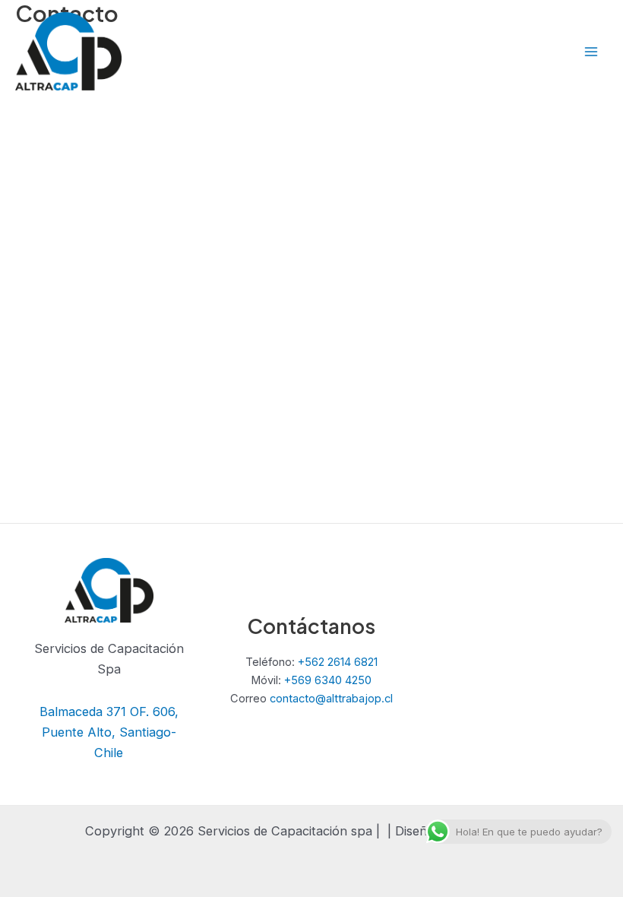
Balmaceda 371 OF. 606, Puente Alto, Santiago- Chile (109, 732)
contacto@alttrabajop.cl (331, 698)
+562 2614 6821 (338, 662)
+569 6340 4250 (328, 680)
